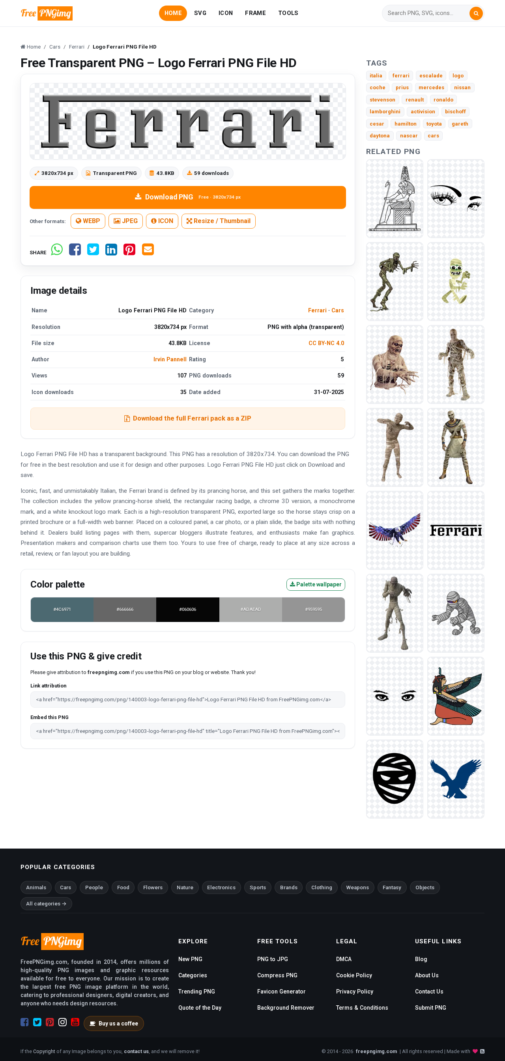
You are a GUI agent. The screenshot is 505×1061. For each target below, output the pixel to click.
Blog (421, 959)
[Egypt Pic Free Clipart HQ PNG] (394, 198)
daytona (380, 136)
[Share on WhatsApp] (57, 252)
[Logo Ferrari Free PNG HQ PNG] (455, 530)
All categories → (46, 904)
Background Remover (285, 1007)
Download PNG (193, 197)
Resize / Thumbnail (221, 221)
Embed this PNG (49, 717)
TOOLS (288, 13)
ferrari (401, 76)
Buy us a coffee (118, 1023)
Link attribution (48, 686)
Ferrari (317, 310)
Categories (192, 975)
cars (433, 136)
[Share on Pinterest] (129, 252)
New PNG (190, 959)
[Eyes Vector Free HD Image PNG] (394, 696)
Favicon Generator (281, 991)
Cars (337, 310)
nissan (462, 87)
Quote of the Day (199, 1007)
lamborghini (385, 112)
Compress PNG (277, 975)
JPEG (129, 221)
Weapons (357, 887)
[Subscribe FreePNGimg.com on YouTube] (75, 1022)
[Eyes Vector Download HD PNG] (455, 198)
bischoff (455, 112)
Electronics (221, 887)
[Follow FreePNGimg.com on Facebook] (25, 1022)
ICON (226, 13)
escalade (431, 76)
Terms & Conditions (362, 1007)
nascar (409, 136)
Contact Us (429, 991)
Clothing (321, 887)
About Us (427, 975)
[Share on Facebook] (75, 252)
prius (402, 87)
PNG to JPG (272, 959)
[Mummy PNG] (394, 281)
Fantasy (392, 887)
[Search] (476, 13)
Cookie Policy (354, 975)
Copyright (44, 1051)
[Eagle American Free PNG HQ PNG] (455, 778)
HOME (173, 13)
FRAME (255, 13)
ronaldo (443, 100)
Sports (258, 887)
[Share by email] (148, 252)
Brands (288, 887)
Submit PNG (430, 1007)
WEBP (90, 221)
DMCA (344, 959)
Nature (185, 887)
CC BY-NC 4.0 (326, 343)
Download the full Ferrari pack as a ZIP (192, 418)
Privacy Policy (354, 991)
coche (377, 87)
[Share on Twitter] (93, 252)
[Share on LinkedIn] (111, 252)
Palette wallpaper (318, 584)
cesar (377, 124)
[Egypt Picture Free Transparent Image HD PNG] (455, 696)
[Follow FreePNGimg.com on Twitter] (37, 1022)
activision (423, 112)
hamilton (406, 124)
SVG (200, 13)
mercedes (431, 87)
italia (376, 76)
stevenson (382, 100)
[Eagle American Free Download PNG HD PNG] (394, 530)
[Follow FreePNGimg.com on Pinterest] (50, 1022)
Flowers (153, 887)
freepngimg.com (376, 1051)
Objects (424, 887)
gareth (460, 124)
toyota (434, 124)
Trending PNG (196, 991)
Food (123, 887)
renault (415, 100)
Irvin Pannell (170, 359)
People (94, 887)
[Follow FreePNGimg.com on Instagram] (62, 1022)
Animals (36, 887)
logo (458, 76)
